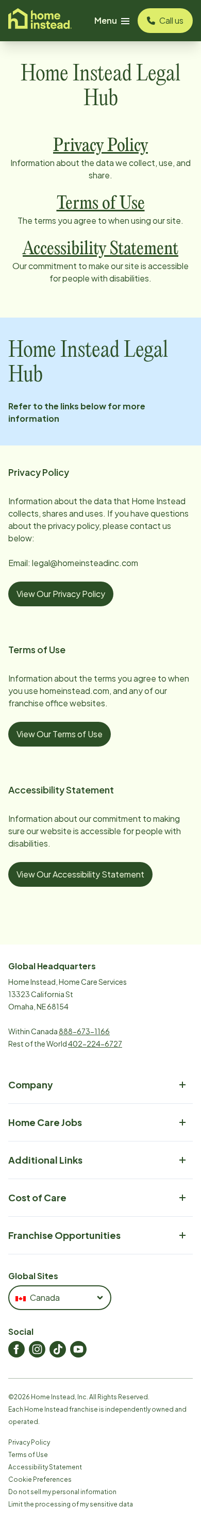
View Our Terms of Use (59, 734)
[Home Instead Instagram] (37, 1349)
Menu (105, 20)
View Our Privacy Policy (60, 593)
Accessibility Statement (45, 1467)
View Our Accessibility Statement (80, 874)
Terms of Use (28, 1455)
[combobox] (59, 1297)
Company (30, 1084)
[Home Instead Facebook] (16, 1349)
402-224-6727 (95, 1043)
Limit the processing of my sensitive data (70, 1504)
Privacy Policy (29, 1442)
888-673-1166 (84, 1031)
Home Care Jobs (45, 1122)
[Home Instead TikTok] (57, 1349)
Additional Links (45, 1160)
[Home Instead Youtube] (78, 1349)
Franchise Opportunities (64, 1235)
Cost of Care (37, 1197)
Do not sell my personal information (62, 1492)
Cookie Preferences (40, 1479)
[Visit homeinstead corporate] (40, 20)
